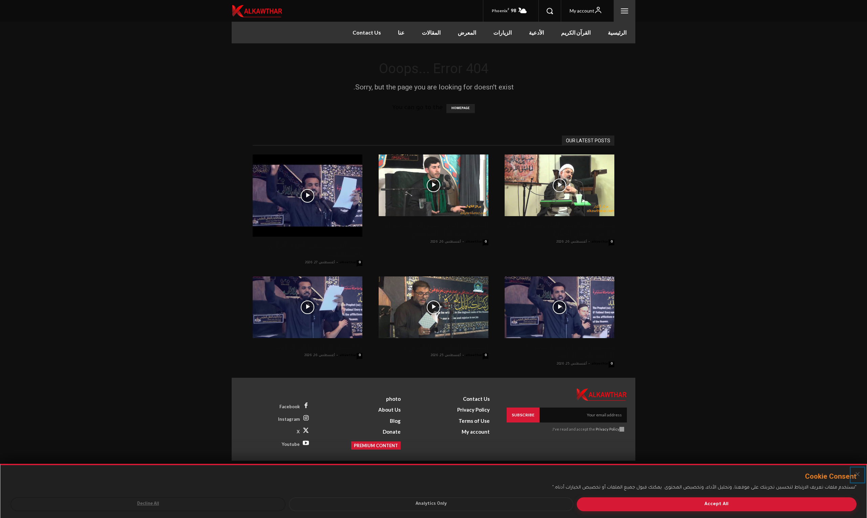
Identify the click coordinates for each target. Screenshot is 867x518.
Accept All (716, 504)
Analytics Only (431, 504)
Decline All (148, 504)
